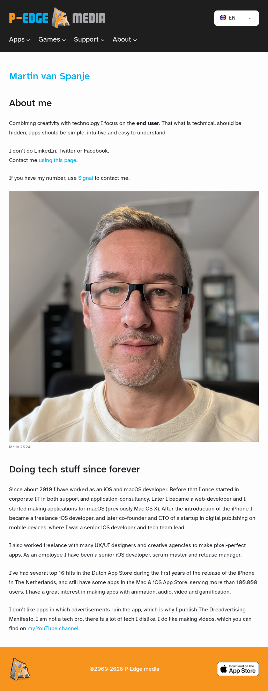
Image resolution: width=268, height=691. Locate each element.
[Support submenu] (102, 40)
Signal (85, 178)
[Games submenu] (64, 40)
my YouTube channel (53, 629)
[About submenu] (135, 40)
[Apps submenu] (28, 40)
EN (231, 18)
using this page (57, 160)
